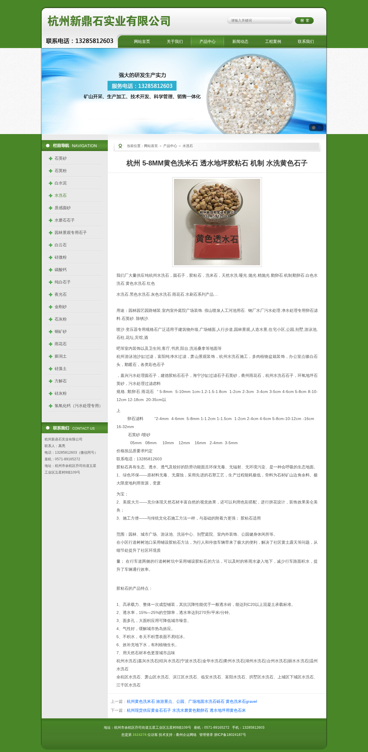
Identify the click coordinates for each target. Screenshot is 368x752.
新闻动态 (240, 41)
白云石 (61, 245)
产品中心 (208, 41)
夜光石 (61, 294)
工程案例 (273, 41)
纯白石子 (63, 282)
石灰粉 (61, 319)
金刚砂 (61, 306)
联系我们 (306, 41)
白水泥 (61, 183)
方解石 (61, 381)
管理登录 (206, 735)
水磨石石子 (65, 220)
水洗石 (61, 195)
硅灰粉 (61, 393)
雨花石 (61, 343)
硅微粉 (61, 257)
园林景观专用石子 (71, 232)
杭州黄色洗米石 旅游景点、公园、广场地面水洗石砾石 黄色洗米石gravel (192, 701)
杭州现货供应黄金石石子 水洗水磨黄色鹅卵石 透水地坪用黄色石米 (186, 710)
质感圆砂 (63, 207)
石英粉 (61, 170)
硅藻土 (61, 368)
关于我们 (175, 41)
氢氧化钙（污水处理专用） (79, 405)
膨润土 (61, 356)
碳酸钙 (61, 269)
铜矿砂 (61, 331)
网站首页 (142, 41)
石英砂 (61, 158)
